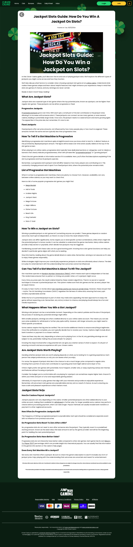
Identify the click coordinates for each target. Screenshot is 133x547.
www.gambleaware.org (72, 527)
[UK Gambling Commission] (67, 517)
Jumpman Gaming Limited (47, 533)
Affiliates (95, 499)
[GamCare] (38, 517)
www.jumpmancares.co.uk (90, 527)
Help (53, 499)
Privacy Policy (78, 499)
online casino (91, 83)
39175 (29, 534)
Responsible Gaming (42, 499)
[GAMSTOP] (55, 517)
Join (119, 3)
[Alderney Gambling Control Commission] (92, 517)
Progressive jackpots (30, 113)
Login (104, 3)
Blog (87, 499)
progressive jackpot (83, 152)
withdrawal (58, 402)
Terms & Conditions (64, 499)
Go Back (21, 14)
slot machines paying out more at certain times (70, 289)
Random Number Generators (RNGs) (56, 274)
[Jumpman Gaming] (66, 495)
